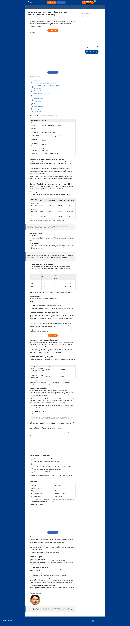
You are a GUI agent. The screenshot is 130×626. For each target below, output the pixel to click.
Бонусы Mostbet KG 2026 (50, 7)
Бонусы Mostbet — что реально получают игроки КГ (47, 85)
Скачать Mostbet (34, 7)
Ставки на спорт (65, 7)
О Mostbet (88, 7)
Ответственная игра (39, 106)
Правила (96, 7)
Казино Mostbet (77, 7)
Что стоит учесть (38, 98)
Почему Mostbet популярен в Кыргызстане (45, 83)
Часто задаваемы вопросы (41, 109)
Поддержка (37, 104)
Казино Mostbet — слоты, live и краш (43, 91)
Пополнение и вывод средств (41, 93)
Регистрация (37, 101)
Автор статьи (37, 111)
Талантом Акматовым (44, 608)
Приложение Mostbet (39, 96)
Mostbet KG (37, 80)
